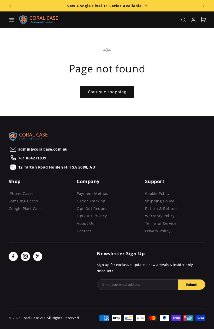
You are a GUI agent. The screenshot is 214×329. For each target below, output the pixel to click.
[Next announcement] (204, 5)
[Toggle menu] (12, 20)
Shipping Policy (159, 200)
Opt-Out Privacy (92, 215)
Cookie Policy (157, 193)
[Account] (193, 20)
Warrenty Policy (160, 215)
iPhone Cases (21, 193)
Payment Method (93, 193)
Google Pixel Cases (26, 208)
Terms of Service (161, 223)
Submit (191, 285)
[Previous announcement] (10, 5)
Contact (84, 230)
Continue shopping (107, 91)
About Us (85, 223)
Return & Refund (161, 208)
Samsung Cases (23, 200)
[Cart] (203, 20)
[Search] (183, 20)
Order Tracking (91, 200)
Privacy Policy (157, 230)
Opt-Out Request (93, 208)
